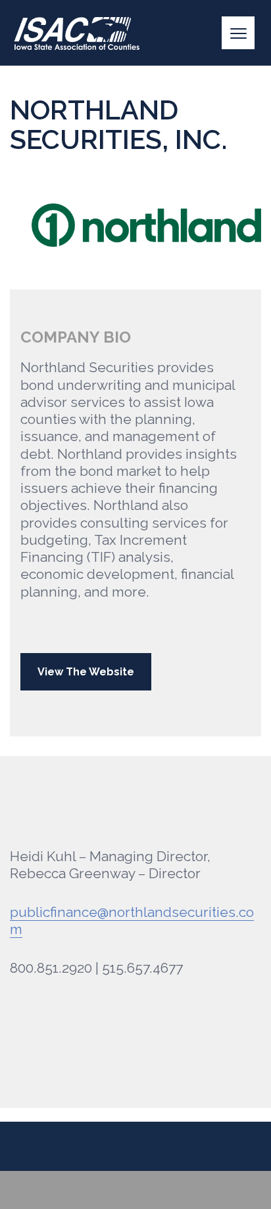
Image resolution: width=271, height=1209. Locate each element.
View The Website (85, 672)
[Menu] (238, 32)
